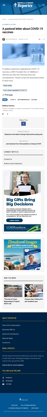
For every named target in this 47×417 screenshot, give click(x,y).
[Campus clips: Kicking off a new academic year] (34, 290)
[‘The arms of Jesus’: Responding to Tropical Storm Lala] (13, 290)
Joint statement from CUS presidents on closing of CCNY (23, 144)
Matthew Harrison (11, 39)
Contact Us (8, 159)
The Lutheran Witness (28, 405)
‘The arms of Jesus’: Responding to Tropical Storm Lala (11, 301)
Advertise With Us (8, 330)
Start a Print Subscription (11, 325)
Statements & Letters (9, 24)
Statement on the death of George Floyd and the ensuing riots (23, 134)
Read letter (7, 85)
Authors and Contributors (13, 163)
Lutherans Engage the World (18, 408)
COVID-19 (13, 99)
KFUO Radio (35, 408)
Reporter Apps (7, 338)
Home (4, 19)
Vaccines (34, 99)
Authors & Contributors (10, 334)
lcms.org (14, 405)
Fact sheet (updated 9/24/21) (15, 90)
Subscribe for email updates (13, 365)
